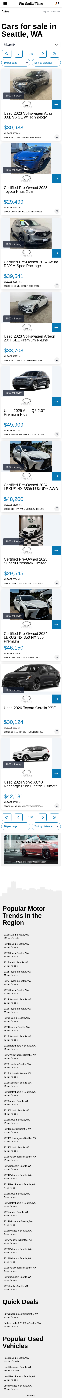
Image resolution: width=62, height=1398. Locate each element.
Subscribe (55, 11)
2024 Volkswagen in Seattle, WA (20, 1140)
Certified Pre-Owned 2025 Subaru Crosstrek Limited (25, 561)
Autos (5, 11)
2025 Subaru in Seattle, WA (17, 1075)
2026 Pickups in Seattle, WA (18, 1260)
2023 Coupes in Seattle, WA (17, 1279)
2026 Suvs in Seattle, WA (16, 992)
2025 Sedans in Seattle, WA (17, 1038)
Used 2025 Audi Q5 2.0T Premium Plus (24, 412)
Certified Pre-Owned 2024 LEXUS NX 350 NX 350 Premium (25, 637)
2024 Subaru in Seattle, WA (17, 1131)
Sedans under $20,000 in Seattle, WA (22, 1325)
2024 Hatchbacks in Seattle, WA (20, 1186)
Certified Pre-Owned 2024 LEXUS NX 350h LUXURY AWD (31, 487)
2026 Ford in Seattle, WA (16, 1288)
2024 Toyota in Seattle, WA (17, 973)
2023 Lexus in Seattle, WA (17, 1020)
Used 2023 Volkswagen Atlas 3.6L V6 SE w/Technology (28, 115)
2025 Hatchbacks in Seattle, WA (20, 1047)
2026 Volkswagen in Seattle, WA (20, 1269)
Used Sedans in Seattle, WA (17, 1369)
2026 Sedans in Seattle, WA (17, 1168)
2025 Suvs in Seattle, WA (16, 936)
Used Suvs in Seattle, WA (16, 1360)
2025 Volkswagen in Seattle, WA (20, 1057)
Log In (46, 11)
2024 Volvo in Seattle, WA (16, 1149)
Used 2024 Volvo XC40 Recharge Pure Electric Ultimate (31, 784)
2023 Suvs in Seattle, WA (16, 955)
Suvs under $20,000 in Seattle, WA (21, 1316)
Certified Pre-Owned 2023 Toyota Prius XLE (25, 189)
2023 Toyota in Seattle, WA (17, 1066)
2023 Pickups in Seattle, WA (18, 1251)
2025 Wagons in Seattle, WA (18, 1242)
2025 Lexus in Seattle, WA (17, 1121)
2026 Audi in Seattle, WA (16, 1214)
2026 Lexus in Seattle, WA (17, 1195)
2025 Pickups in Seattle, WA (18, 1232)
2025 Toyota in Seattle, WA (17, 983)
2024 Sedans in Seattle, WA (17, 1001)
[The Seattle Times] (31, 4)
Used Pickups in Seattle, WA (18, 1387)
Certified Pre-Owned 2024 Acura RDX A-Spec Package (31, 264)
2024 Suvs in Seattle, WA (16, 946)
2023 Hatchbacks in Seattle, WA (20, 1094)
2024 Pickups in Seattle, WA (18, 1177)
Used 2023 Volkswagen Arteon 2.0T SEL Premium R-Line (29, 338)
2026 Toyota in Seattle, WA (17, 1010)
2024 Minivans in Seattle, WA (18, 1223)
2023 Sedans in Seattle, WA (17, 1084)
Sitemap (31, 1395)
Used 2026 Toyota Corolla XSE (30, 708)
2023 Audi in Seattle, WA (16, 1103)
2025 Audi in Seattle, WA (16, 964)
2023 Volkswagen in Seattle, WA (20, 1158)
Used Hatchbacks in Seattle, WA (20, 1378)
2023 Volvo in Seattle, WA (16, 1112)
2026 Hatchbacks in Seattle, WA (20, 1205)
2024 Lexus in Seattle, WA (17, 1029)
